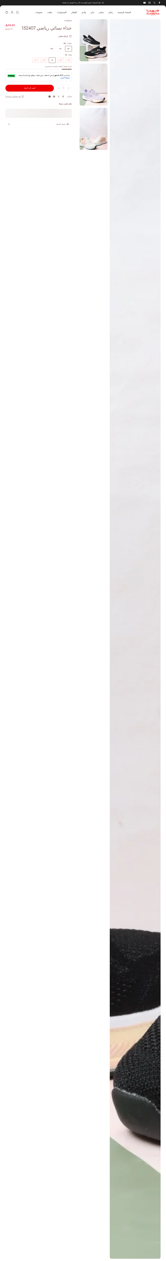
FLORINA (68, 20)
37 (68, 60)
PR (60, 49)
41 (36, 60)
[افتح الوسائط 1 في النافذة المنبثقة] (94, 40)
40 (44, 60)
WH (51, 49)
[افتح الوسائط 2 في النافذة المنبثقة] (135, 639)
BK (68, 49)
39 (52, 60)
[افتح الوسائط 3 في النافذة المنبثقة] (94, 85)
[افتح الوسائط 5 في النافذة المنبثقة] (94, 129)
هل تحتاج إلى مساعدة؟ (12, 97)
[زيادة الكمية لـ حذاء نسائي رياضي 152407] (58, 88)
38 (60, 60)
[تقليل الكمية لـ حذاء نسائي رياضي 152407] (69, 88)
